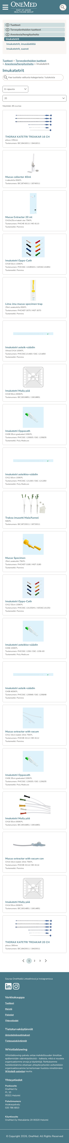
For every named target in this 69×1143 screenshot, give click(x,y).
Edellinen (24, 961)
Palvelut (9, 1014)
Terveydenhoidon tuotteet (31, 61)
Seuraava (44, 961)
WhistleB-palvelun (15, 1071)
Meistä (8, 1009)
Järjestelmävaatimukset (17, 1035)
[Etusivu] (24, 7)
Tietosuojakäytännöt (16, 1040)
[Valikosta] (5, 7)
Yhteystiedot (11, 1020)
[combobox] (15, 89)
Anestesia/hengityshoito (19, 64)
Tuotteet (8, 61)
